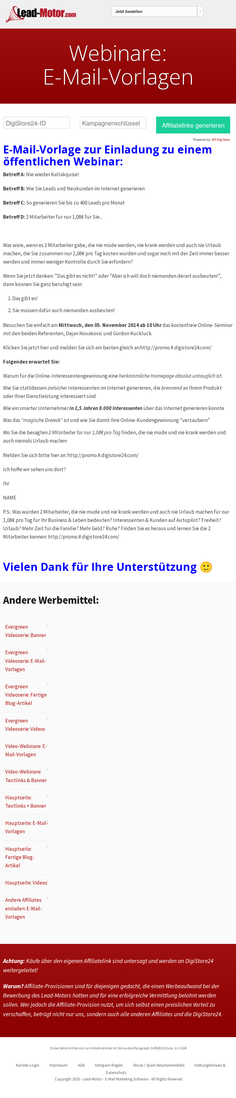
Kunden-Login (27, 1065)
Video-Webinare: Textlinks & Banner (26, 775)
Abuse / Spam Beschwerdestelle (158, 1065)
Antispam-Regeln (109, 1065)
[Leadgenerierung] (41, 13)
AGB (81, 1065)
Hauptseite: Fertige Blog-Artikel (19, 857)
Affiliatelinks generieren (193, 125)
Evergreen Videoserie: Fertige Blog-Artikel (26, 694)
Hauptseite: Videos (26, 882)
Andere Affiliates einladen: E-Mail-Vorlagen (23, 908)
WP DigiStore (221, 139)
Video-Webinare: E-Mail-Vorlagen (26, 750)
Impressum (58, 1065)
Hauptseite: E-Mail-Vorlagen (26, 827)
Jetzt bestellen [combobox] (129, 11)
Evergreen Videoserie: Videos (25, 724)
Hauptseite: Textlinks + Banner (25, 801)
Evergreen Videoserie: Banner (25, 631)
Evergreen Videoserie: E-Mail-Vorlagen (25, 660)
